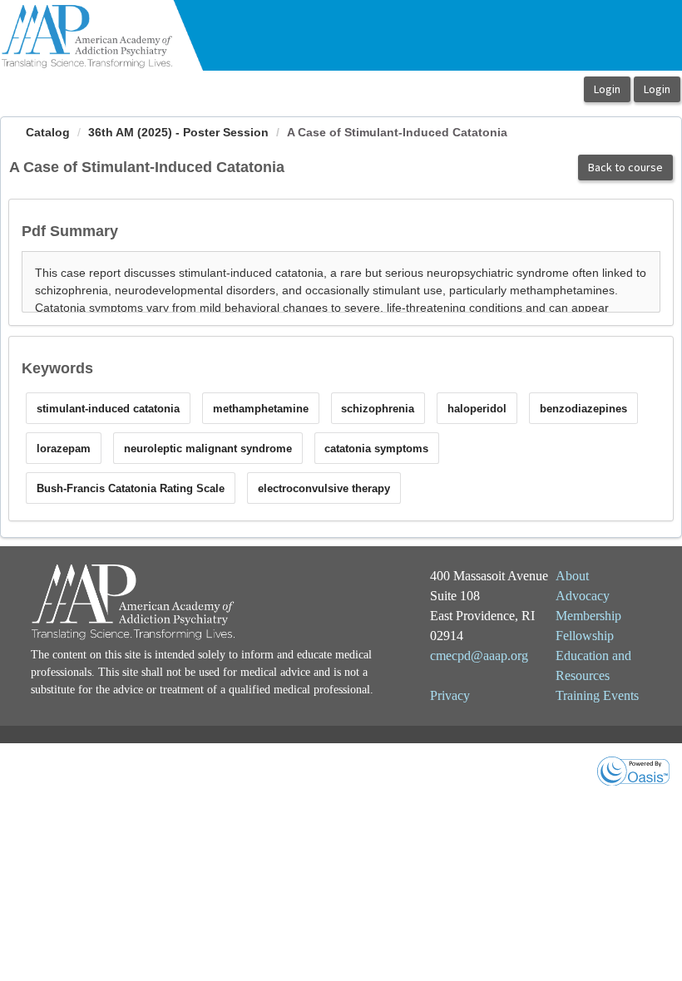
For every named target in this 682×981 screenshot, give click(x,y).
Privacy (450, 695)
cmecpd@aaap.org (479, 655)
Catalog (48, 132)
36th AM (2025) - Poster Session (178, 132)
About (572, 576)
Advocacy (583, 596)
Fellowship (585, 636)
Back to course (625, 167)
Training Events (597, 695)
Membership (588, 616)
